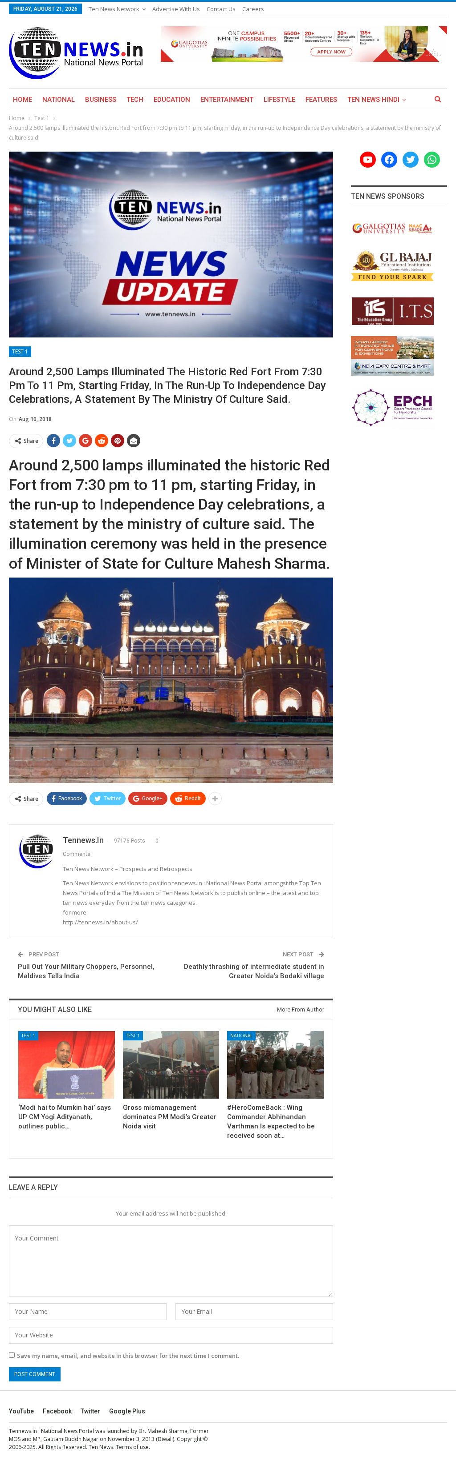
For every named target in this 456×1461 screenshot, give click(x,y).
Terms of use (132, 1447)
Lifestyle (279, 100)
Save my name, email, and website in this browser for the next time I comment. (128, 1356)
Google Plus (127, 1411)
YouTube (21, 1411)
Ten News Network (114, 9)
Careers (253, 9)
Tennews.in (23, 1431)
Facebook (57, 1411)
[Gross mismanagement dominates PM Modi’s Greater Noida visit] (171, 1065)
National (58, 100)
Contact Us (221, 9)
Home (22, 100)
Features (321, 100)
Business (100, 100)
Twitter (90, 1411)
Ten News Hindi (373, 100)
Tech (134, 100)
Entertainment (226, 100)
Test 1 (20, 351)
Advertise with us (176, 9)
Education (172, 100)
